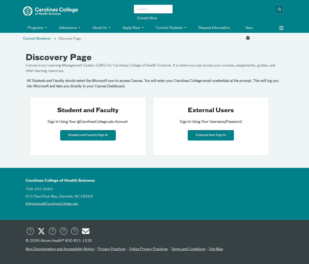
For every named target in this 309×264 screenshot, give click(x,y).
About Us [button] (100, 28)
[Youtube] (30, 231)
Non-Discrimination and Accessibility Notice (60, 249)
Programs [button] (35, 28)
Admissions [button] (68, 28)
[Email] (85, 231)
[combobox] (153, 9)
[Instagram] (63, 231)
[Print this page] (248, 38)
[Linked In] (74, 231)
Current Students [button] (169, 28)
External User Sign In (211, 135)
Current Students (37, 38)
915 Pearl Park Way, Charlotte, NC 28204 (59, 196)
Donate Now (147, 18)
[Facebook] (52, 231)
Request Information (213, 28)
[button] (279, 9)
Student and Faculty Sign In (88, 135)
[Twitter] (41, 231)
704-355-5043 (39, 189)
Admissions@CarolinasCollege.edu (52, 203)
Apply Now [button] (131, 28)
